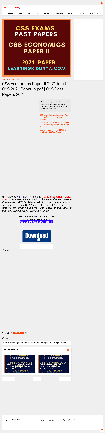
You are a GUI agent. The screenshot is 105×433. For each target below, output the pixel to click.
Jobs (82, 13)
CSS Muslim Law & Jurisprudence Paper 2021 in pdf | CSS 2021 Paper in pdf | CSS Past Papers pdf (54, 117)
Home (11, 13)
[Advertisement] (15, 111)
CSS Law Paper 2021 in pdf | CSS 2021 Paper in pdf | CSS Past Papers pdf (53, 131)
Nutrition (47, 13)
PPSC (42, 424)
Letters (51, 420)
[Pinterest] (64, 420)
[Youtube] (69, 420)
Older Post (65, 379)
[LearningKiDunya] (18, 8)
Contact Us (92, 13)
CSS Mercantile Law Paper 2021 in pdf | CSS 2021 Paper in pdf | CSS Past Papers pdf (54, 125)
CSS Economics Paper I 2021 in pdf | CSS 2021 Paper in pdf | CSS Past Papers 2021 (19, 367)
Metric (20, 13)
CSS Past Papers (14, 79)
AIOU (37, 13)
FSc (28, 13)
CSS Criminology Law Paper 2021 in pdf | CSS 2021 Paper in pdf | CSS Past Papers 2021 (53, 367)
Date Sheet (59, 13)
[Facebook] (74, 420)
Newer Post (9, 379)
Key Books (71, 13)
